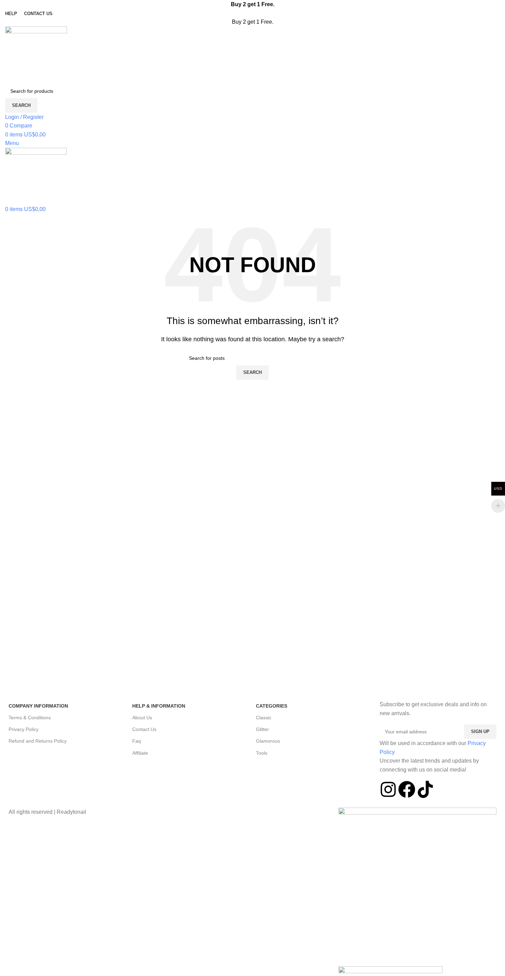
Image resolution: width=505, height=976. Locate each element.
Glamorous (268, 741)
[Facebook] (406, 789)
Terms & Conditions (30, 717)
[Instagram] (388, 789)
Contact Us (144, 729)
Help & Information (158, 706)
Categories (271, 706)
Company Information (38, 706)
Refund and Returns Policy (38, 741)
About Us (142, 717)
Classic (263, 717)
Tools (261, 753)
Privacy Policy (23, 729)
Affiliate (140, 753)
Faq (136, 741)
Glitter (262, 729)
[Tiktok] (425, 789)
